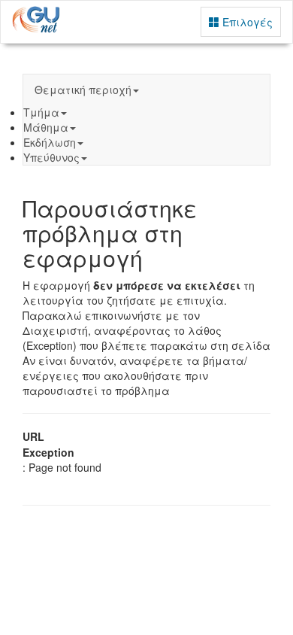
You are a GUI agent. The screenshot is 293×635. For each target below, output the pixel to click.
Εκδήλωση (49, 142)
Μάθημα (45, 127)
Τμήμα (41, 112)
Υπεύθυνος (51, 157)
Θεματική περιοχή (83, 89)
